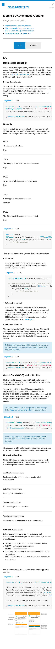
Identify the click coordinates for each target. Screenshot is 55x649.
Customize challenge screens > (17, 33)
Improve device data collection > (18, 26)
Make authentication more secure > (19, 28)
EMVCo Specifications (20, 75)
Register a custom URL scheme (21, 410)
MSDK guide (29, 319)
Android (33, 45)
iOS (19, 45)
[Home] (17, 8)
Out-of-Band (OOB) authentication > (19, 31)
